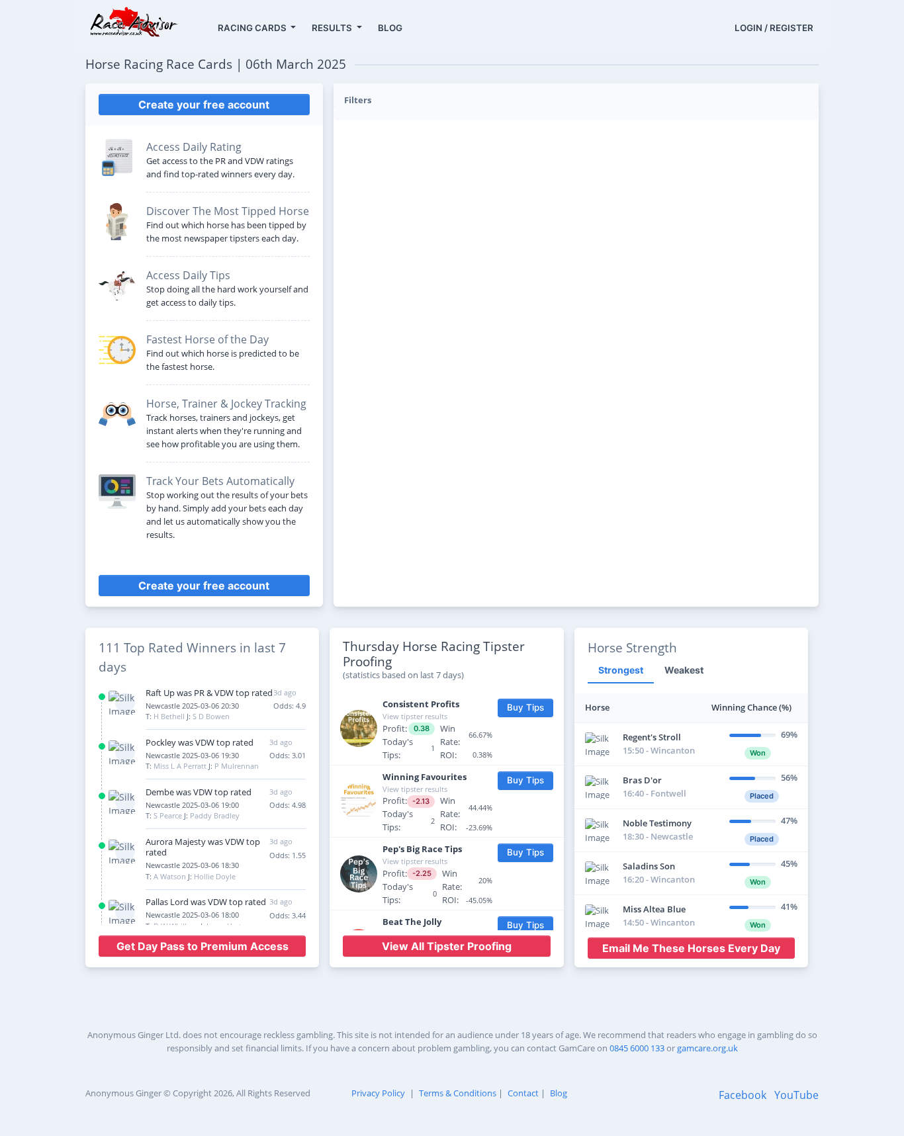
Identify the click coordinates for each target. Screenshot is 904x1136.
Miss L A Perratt (180, 766)
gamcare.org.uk (707, 1048)
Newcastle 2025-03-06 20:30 (192, 706)
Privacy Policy (378, 1093)
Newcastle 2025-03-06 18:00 (192, 915)
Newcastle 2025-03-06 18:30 (192, 865)
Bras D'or (642, 780)
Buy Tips (525, 707)
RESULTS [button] (333, 27)
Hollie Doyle (215, 876)
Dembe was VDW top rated (198, 792)
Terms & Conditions (457, 1093)
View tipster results (415, 716)
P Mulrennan (236, 766)
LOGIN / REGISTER (774, 27)
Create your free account (203, 104)
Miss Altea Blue (654, 909)
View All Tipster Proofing (447, 946)
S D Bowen (211, 716)
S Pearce (168, 815)
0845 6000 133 (637, 1048)
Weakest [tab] (683, 670)
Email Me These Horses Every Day (691, 948)
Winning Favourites (425, 777)
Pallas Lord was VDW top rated (206, 902)
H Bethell (169, 716)
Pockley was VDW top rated (199, 742)
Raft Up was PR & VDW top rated (209, 693)
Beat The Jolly (412, 922)
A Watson (170, 876)
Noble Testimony (657, 823)
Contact (523, 1093)
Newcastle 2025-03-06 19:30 (192, 755)
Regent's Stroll (652, 737)
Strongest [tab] (620, 670)
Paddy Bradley (215, 815)
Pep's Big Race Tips (422, 849)
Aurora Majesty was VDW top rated (203, 847)
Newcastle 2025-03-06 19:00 (192, 805)
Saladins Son (649, 866)
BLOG (390, 27)
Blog (558, 1093)
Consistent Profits (421, 704)
